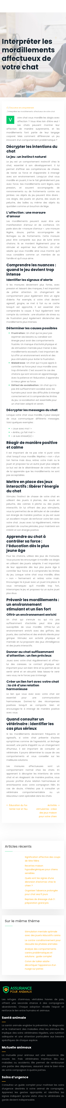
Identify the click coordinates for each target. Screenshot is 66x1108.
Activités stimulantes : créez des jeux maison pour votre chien (46, 811)
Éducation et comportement (22, 107)
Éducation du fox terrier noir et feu (18, 807)
